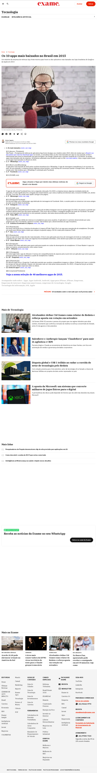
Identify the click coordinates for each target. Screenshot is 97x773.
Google (68, 283)
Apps (25, 280)
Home (3, 52)
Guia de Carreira (30, 703)
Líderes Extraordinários (48, 721)
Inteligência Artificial (6, 722)
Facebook (79, 692)
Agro (63, 715)
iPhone (70, 280)
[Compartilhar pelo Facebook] (6, 134)
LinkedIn (79, 685)
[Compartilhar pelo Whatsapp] (3, 134)
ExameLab (5, 17)
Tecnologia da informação (13, 285)
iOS (27, 285)
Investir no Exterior (46, 715)
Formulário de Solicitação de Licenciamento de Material (85, 725)
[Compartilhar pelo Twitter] (18, 134)
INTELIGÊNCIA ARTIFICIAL (21, 17)
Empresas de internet (11, 283)
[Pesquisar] (7, 4)
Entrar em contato (82, 701)
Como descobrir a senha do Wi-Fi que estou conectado (25, 455)
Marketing (18, 685)
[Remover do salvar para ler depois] (25, 134)
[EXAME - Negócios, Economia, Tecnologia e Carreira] (48, 4)
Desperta (65, 700)
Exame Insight (4, 716)
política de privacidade (51, 770)
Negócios (5, 731)
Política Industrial (46, 733)
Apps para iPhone (58, 280)
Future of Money (18, 703)
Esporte (18, 689)
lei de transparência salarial (70, 770)
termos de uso (22, 770)
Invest (4, 727)
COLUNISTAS (6, 735)
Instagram (79, 689)
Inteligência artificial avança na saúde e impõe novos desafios (28, 461)
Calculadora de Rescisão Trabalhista (32, 717)
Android (45, 280)
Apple (32, 285)
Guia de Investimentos (32, 697)
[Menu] (3, 4)
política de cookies (35, 770)
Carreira (4, 704)
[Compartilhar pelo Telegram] (14, 134)
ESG (3, 711)
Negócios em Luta (47, 727)
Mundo (17, 677)
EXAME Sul (47, 696)
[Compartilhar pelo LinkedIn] (10, 134)
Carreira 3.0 (66, 696)
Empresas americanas (31, 283)
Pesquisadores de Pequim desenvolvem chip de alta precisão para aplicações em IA (36, 449)
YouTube (79, 681)
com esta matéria (71, 158)
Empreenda (66, 719)
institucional (11, 770)
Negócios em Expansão (47, 758)
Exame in (65, 692)
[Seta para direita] (92, 16)
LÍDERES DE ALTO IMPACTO (6, 694)
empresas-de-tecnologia (53, 283)
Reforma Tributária (46, 685)
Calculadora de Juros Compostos (32, 726)
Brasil (4, 700)
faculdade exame (65, 678)
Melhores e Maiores (47, 746)
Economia (5, 708)
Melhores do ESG (47, 752)
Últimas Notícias (4, 687)
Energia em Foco (49, 710)
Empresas (78, 280)
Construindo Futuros (47, 705)
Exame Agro (17, 694)
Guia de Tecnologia (31, 691)
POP (16, 712)
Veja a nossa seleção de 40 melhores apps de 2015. (34, 274)
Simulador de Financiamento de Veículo (32, 734)
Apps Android (35, 280)
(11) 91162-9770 (85, 704)
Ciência (17, 708)
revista (65, 684)
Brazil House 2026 (47, 691)
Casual (17, 681)
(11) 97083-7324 (85, 736)
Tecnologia (10, 12)
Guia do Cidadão (30, 685)
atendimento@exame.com (85, 712)
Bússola (13, 652)
